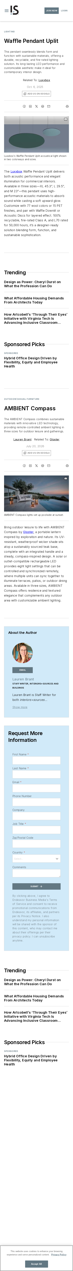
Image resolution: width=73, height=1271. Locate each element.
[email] (48, 106)
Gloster (55, 439)
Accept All (36, 1264)
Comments (19, 867)
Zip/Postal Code (22, 837)
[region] (36, 1258)
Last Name (20, 768)
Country (18, 852)
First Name (20, 754)
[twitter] (36, 106)
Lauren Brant (22, 439)
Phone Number (22, 796)
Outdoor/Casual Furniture (21, 399)
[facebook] (24, 106)
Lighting (9, 31)
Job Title (19, 823)
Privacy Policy (58, 1254)
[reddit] (42, 106)
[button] (6, 10)
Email (17, 782)
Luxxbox (44, 80)
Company (18, 810)
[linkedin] (30, 106)
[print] (67, 106)
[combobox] (36, 858)
